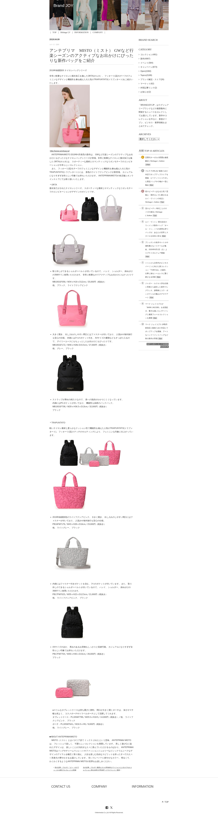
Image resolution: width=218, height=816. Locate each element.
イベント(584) (146, 63)
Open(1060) (145, 71)
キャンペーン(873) (148, 67)
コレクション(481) (148, 54)
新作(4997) (145, 59)
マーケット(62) (147, 84)
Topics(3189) (146, 75)
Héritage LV (65, 32)
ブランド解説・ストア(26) (152, 79)
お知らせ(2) (145, 92)
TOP (54, 32)
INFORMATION (81, 32)
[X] (111, 808)
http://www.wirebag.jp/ (60, 151)
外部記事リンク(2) (148, 88)
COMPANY (98, 32)
